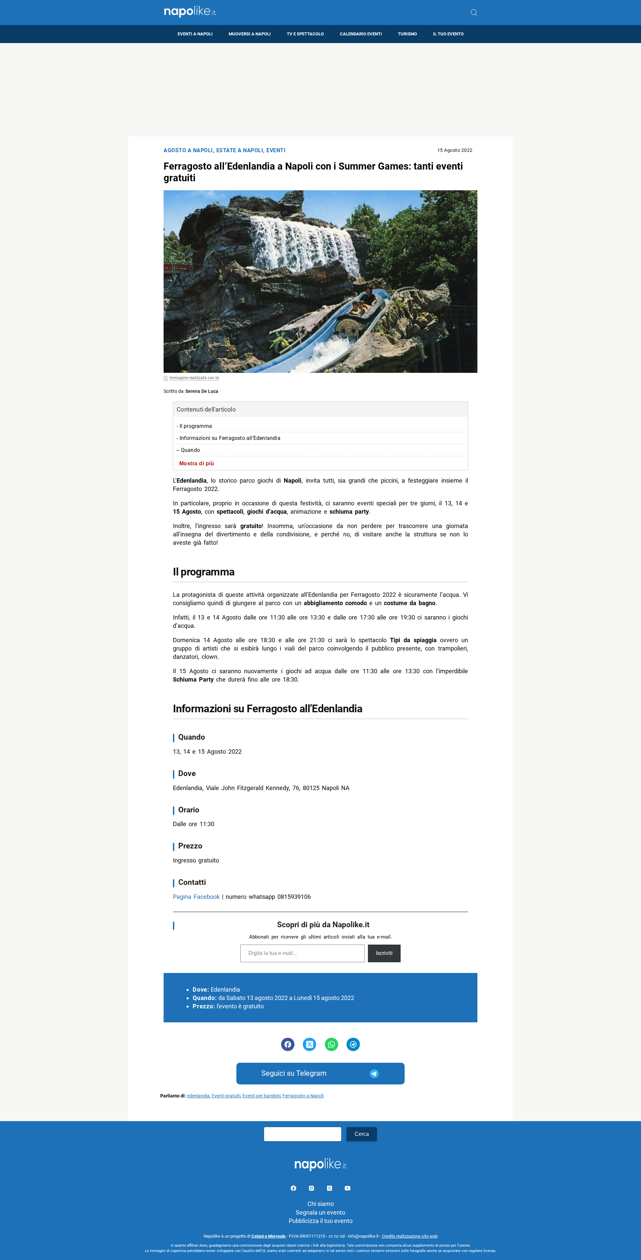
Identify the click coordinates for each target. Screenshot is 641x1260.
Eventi (275, 150)
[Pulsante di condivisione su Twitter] (309, 1044)
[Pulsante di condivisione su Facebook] (287, 1044)
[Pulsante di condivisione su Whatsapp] (331, 1044)
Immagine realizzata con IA (194, 377)
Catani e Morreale (268, 1236)
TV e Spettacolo (305, 33)
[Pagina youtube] (347, 1189)
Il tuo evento (448, 33)
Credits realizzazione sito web (410, 1236)
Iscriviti (384, 953)
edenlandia (198, 1096)
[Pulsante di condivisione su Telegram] (353, 1044)
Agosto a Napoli (188, 150)
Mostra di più (196, 463)
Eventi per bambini (261, 1096)
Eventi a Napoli (195, 33)
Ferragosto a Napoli (303, 1096)
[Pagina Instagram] (312, 1189)
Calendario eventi (361, 33)
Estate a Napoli (239, 150)
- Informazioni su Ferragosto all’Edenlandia (228, 438)
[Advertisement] (320, 90)
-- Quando (188, 450)
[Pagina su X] (330, 1189)
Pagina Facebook (196, 896)
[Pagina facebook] (294, 1189)
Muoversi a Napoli (250, 33)
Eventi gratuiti (226, 1096)
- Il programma (194, 426)
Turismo (407, 33)
